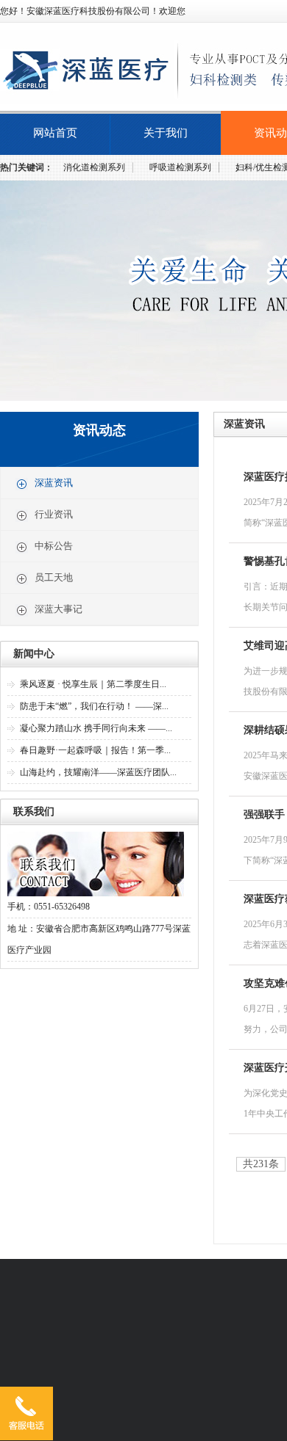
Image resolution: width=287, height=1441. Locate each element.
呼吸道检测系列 (180, 167)
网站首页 (55, 133)
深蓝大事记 (58, 608)
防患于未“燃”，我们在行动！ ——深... (94, 706)
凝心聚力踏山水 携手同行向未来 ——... (96, 728)
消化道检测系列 (94, 167)
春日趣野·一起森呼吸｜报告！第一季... (95, 750)
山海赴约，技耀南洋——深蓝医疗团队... (98, 772)
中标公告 (54, 545)
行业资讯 (54, 514)
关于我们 (166, 133)
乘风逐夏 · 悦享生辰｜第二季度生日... (93, 684)
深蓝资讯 (54, 482)
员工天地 (54, 577)
